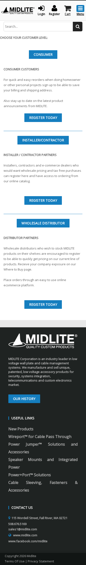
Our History (24, 398)
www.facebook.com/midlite (28, 541)
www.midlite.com (25, 535)
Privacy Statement (41, 561)
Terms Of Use (15, 561)
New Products (20, 429)
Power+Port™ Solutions (29, 474)
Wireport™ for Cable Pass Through (39, 436)
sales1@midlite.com (22, 529)
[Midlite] (18, 10)
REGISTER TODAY (43, 117)
